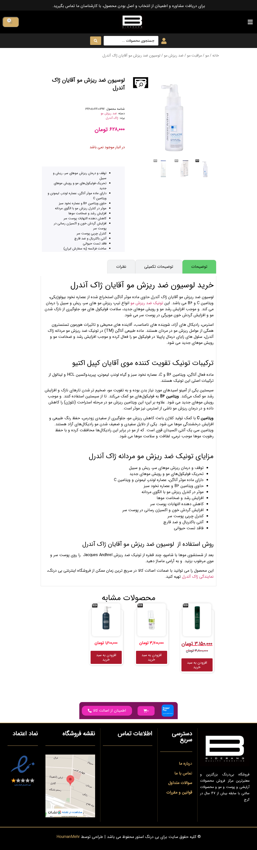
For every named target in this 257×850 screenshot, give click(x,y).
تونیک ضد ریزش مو (147, 303)
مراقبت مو (194, 56)
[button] (250, 22)
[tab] (199, 267)
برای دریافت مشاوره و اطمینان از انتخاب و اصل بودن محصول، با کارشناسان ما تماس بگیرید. (128, 6)
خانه (215, 56)
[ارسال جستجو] (95, 40)
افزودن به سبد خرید (197, 665)
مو (207, 56)
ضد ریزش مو (173, 56)
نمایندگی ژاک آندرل (198, 576)
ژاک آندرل (112, 118)
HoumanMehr (68, 837)
